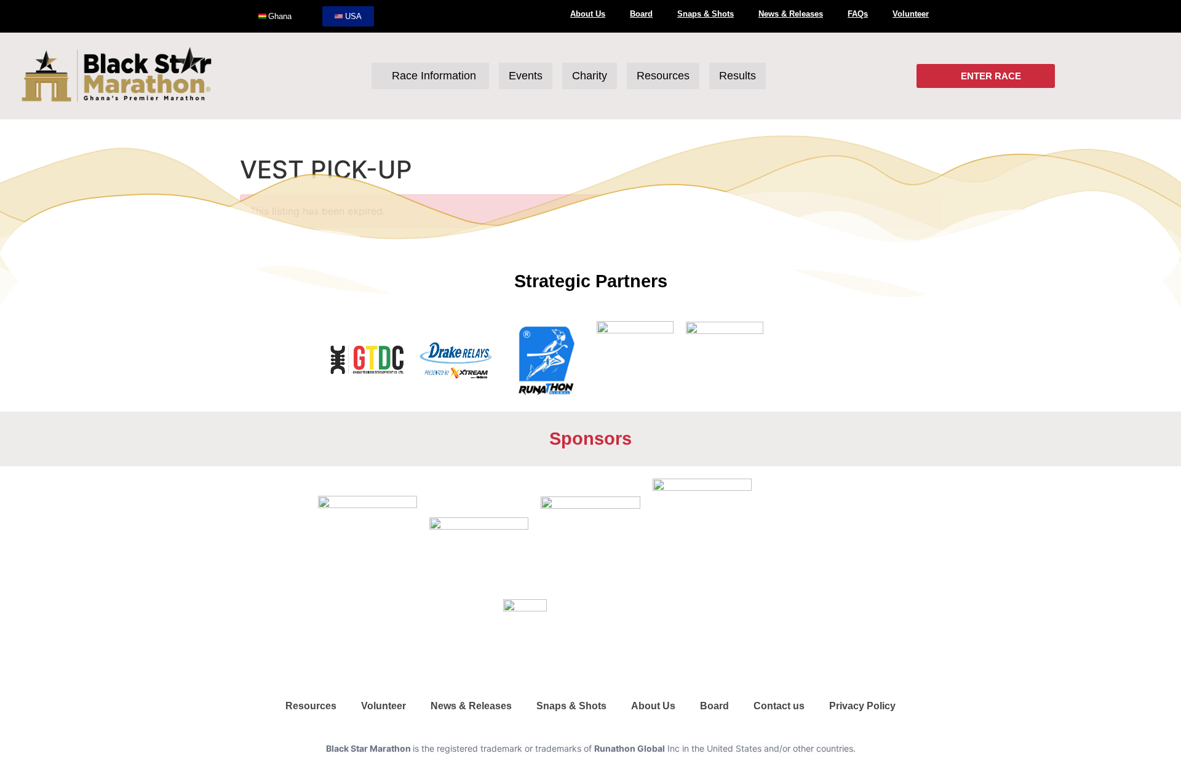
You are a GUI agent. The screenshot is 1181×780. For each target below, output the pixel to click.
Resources (310, 706)
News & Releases (790, 13)
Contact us (779, 706)
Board (641, 13)
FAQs (858, 13)
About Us (587, 13)
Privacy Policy (862, 706)
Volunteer (911, 13)
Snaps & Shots (705, 13)
